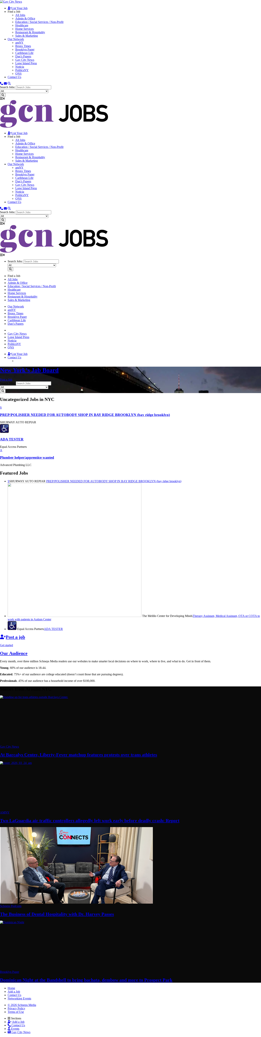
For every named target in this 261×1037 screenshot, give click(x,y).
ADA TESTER (53, 629)
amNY (19, 42)
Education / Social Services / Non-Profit (39, 22)
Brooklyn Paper (24, 49)
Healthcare (21, 25)
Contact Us (14, 77)
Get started (6, 645)
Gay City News (24, 59)
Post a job (15, 637)
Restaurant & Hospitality (30, 32)
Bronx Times (23, 46)
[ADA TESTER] (4, 431)
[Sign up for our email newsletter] (5, 83)
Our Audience (14, 653)
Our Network (16, 39)
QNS (18, 73)
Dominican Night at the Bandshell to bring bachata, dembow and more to (86, 979)
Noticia (19, 66)
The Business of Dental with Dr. (57, 914)
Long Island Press (26, 63)
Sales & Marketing (26, 35)
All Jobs (20, 15)
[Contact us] (1, 83)
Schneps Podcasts (10, 906)
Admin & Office (25, 18)
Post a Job (6, 379)
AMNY (5, 812)
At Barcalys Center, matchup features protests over (78, 754)
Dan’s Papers (23, 56)
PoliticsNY (22, 70)
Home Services (24, 28)
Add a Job (17, 1021)
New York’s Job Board (29, 370)
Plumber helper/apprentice (27, 457)
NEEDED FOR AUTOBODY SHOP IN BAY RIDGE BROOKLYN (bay (85, 415)
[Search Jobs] (3, 95)
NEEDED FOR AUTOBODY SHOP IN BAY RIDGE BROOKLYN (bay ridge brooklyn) (113, 481)
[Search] (9, 83)
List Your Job (19, 8)
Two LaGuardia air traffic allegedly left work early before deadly (89, 820)
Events (14, 1028)
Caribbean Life (24, 53)
